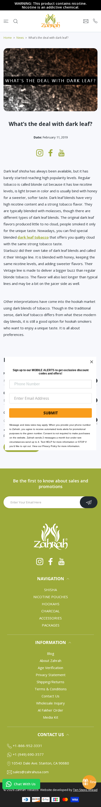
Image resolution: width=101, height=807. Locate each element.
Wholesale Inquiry (50, 703)
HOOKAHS (50, 603)
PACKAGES (50, 625)
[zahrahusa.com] (50, 21)
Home (8, 38)
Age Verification (50, 667)
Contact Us (50, 696)
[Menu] (6, 21)
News (20, 38)
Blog (50, 653)
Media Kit (50, 717)
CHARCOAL (50, 611)
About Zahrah (50, 660)
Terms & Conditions (51, 689)
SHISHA (50, 589)
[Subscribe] (88, 502)
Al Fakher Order (50, 710)
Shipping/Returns (50, 681)
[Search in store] (15, 21)
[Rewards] (89, 782)
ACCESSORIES (50, 618)
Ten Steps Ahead (85, 790)
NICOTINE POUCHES (50, 596)
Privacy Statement (51, 674)
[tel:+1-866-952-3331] (95, 21)
